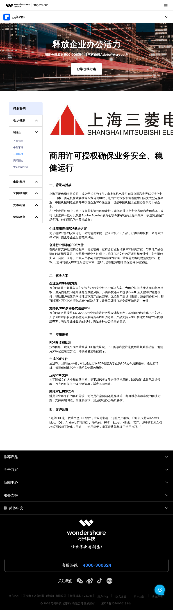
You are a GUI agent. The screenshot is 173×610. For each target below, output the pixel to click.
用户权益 (139, 596)
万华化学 (18, 140)
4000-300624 (97, 565)
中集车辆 (18, 147)
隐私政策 (121, 596)
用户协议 (102, 596)
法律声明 (157, 596)
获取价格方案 (86, 69)
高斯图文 (18, 160)
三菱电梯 (18, 153)
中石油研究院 (20, 167)
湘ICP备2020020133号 (116, 603)
